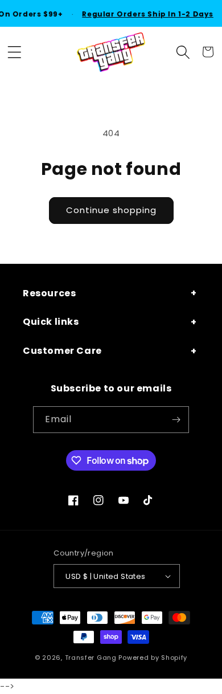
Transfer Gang (91, 657)
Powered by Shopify (152, 657)
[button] (14, 51)
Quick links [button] (51, 321)
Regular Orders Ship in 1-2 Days (147, 14)
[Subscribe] (175, 419)
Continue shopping (111, 210)
